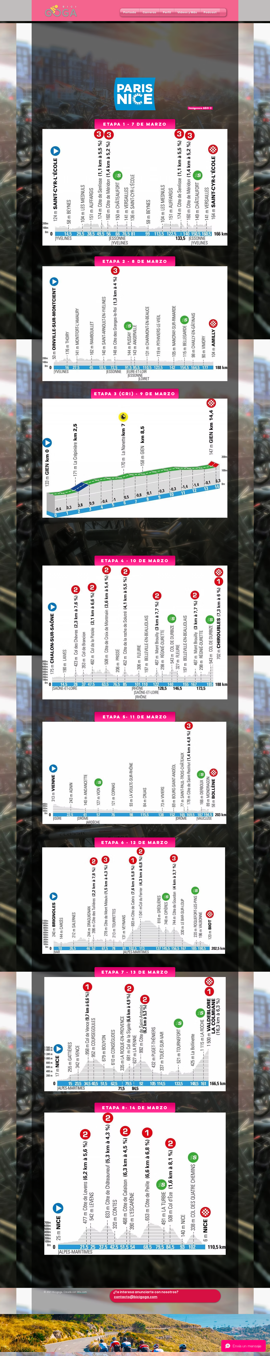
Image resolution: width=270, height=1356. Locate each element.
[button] (149, 12)
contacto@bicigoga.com (135, 1297)
